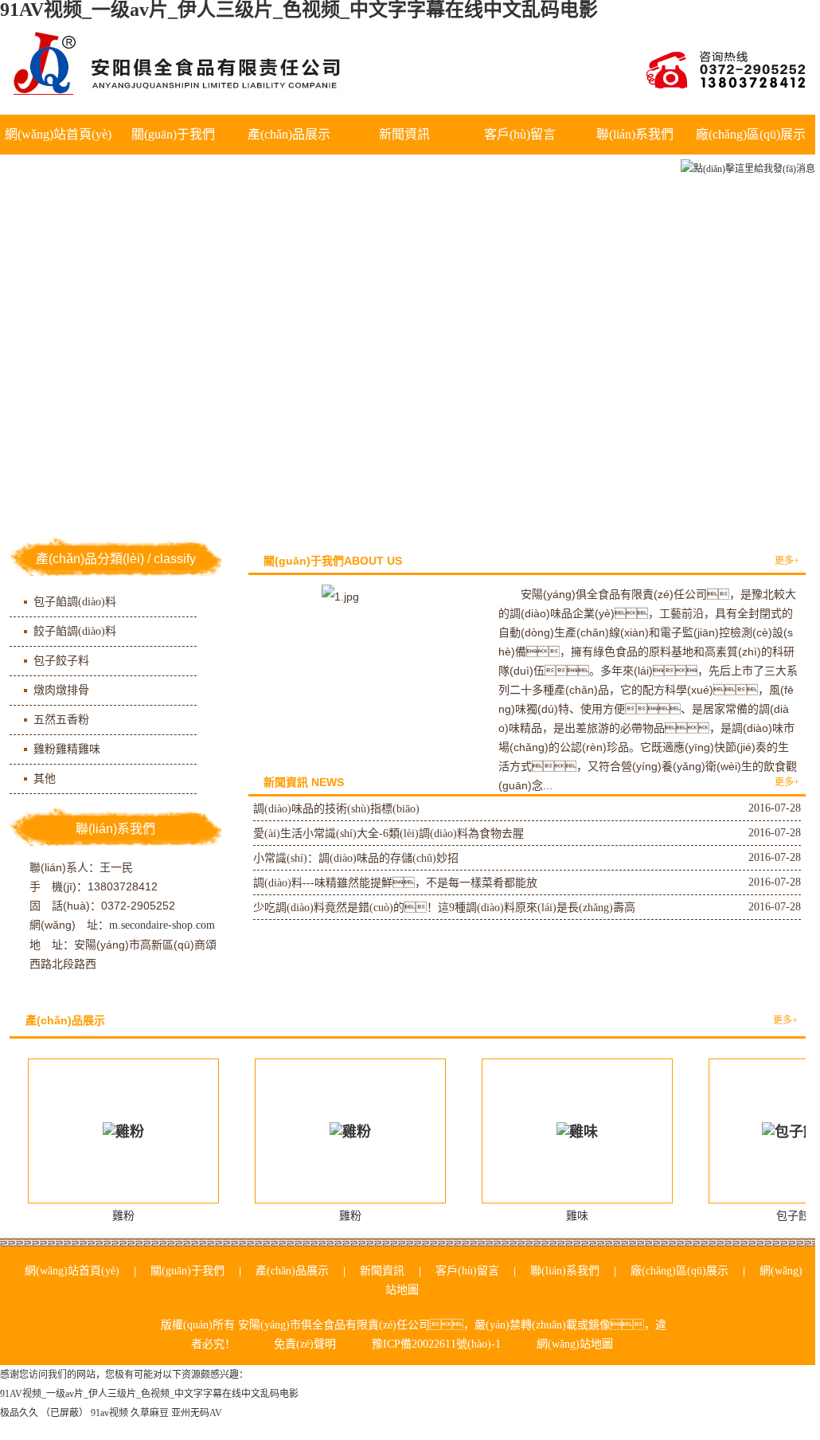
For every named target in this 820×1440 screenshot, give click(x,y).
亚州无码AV (196, 1412)
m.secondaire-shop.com (162, 925)
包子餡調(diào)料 (74, 602)
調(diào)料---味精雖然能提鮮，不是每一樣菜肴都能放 (395, 883)
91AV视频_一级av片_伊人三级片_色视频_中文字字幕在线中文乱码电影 (149, 1393)
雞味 (577, 1216)
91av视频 (109, 1412)
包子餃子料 (61, 661)
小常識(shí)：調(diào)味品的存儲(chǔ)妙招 (356, 858)
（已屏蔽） (64, 1412)
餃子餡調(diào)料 (74, 631)
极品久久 (19, 1412)
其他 (44, 779)
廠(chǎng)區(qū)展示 (751, 134)
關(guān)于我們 (173, 134)
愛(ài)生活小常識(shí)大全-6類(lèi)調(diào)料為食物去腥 (388, 833)
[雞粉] (123, 1130)
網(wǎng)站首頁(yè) (58, 134)
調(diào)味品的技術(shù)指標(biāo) (336, 809)
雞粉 (123, 1216)
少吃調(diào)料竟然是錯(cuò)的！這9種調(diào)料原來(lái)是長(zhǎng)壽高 (444, 908)
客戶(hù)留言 (520, 134)
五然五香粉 (61, 720)
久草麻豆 (150, 1412)
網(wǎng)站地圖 (575, 1344)
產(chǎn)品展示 (289, 134)
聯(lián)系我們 (635, 134)
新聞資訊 (404, 134)
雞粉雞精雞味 (66, 749)
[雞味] (577, 1130)
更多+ (787, 560)
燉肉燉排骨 (61, 690)
